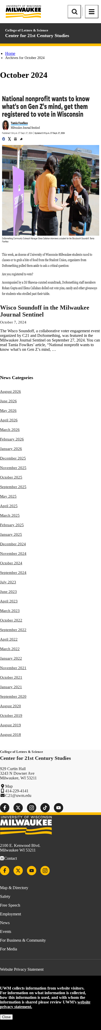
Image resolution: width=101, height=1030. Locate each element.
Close (6, 1017)
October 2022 (11, 620)
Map (9, 786)
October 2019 (11, 715)
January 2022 (11, 658)
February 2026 (12, 439)
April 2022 (9, 639)
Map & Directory (14, 888)
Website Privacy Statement (22, 969)
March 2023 (10, 611)
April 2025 (9, 506)
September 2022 (13, 630)
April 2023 (9, 601)
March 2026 (10, 430)
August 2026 (10, 391)
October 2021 (11, 677)
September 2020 (13, 696)
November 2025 (13, 468)
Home (10, 53)
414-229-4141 (16, 791)
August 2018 (10, 735)
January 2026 (11, 449)
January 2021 (11, 687)
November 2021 (13, 668)
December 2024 (13, 544)
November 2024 (13, 553)
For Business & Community (23, 940)
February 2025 (12, 525)
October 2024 (11, 563)
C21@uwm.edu (18, 795)
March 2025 (10, 515)
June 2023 (8, 592)
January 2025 (11, 534)
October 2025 (11, 477)
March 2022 (10, 649)
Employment (10, 914)
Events (5, 931)
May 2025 (8, 496)
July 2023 (8, 582)
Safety (5, 896)
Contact (10, 858)
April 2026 (9, 420)
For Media (8, 949)
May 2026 (8, 410)
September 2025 (13, 487)
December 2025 (13, 458)
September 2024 (13, 573)
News (5, 923)
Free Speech (10, 905)
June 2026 (8, 401)
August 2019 (10, 725)
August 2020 (10, 706)
